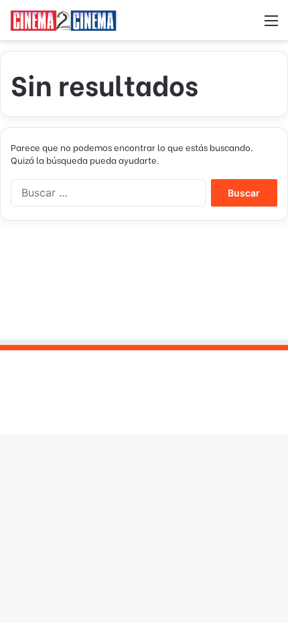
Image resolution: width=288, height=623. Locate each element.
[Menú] (271, 25)
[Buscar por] (248, 25)
